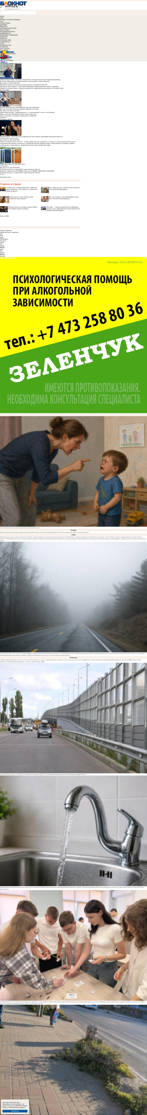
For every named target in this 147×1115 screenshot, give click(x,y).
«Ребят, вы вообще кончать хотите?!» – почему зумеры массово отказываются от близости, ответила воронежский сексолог (38, 141)
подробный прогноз (6, 232)
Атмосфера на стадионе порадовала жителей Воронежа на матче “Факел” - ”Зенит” (89, 537)
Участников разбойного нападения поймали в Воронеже (16, 532)
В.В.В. (2, 21)
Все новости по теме (6, 83)
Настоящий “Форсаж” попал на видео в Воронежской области (23, 538)
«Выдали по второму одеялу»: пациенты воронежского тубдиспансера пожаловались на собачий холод (31, 88)
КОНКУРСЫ (3, 26)
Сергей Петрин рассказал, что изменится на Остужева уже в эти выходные (21, 774)
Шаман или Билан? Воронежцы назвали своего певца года (18, 114)
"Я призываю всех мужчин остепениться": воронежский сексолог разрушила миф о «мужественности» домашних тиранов (37, 143)
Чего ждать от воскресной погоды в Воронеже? (45, 532)
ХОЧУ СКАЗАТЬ (5, 48)
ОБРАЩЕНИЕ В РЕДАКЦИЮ (9, 35)
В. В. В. (2, 174)
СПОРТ (2, 43)
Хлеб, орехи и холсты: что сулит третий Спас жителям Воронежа (54, 655)
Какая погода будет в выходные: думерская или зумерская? (18, 116)
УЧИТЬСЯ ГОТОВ (10, 54)
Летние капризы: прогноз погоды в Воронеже (134, 653)
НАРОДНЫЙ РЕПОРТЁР (7, 31)
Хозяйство (3, 117)
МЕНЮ (2, 16)
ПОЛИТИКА (3, 38)
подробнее (15, 232)
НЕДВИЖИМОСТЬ (5, 33)
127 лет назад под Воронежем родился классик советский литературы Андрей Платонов (64, 774)
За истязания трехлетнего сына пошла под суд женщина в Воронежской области (20, 527)
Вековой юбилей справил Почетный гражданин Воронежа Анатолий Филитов (121, 1001)
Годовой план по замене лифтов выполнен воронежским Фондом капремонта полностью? (105, 659)
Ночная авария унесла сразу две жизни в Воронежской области (95, 538)
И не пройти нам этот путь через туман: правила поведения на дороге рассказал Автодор (24, 653)
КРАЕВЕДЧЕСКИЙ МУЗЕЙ (8, 28)
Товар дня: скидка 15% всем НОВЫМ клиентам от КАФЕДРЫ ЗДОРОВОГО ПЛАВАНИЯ (27, 171)
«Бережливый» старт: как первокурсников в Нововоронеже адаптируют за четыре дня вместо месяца (27, 1001)
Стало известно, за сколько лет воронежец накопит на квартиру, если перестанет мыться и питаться (55, 659)
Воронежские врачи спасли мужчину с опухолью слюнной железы (19, 655)
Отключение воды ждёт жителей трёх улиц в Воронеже (97, 887)
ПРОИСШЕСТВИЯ (5, 40)
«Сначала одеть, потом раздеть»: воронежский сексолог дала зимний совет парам (25, 145)
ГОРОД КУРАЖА (5, 23)
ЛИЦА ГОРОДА (4, 30)
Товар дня (3, 147)
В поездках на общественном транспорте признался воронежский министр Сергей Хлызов (77, 1001)
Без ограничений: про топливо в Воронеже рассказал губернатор (66, 653)
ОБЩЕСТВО (4, 37)
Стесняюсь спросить (6, 119)
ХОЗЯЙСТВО (4, 47)
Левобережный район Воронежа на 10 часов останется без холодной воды (21, 887)
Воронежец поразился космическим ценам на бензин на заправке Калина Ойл (23, 85)
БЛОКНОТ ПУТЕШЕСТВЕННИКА (10, 20)
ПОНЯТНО (15, 1111)
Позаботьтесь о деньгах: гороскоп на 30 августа (14, 537)
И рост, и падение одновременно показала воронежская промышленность (47, 537)
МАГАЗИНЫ (9, 60)
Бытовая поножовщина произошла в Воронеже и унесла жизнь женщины (58, 538)
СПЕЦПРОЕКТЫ (5, 42)
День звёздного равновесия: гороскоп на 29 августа (15, 659)
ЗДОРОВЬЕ (3, 25)
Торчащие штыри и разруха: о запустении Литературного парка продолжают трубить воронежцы (29, 86)
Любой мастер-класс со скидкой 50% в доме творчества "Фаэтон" (20, 169)
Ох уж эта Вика (4, 90)
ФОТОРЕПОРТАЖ (5, 45)
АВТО (1, 18)
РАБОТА (11, 52)
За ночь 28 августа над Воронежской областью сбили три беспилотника (102, 653)
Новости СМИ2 (4, 216)
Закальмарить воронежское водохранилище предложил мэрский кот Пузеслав (62, 887)
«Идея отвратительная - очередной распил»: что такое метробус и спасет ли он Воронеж (27, 112)
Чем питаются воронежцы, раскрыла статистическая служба (74, 532)
